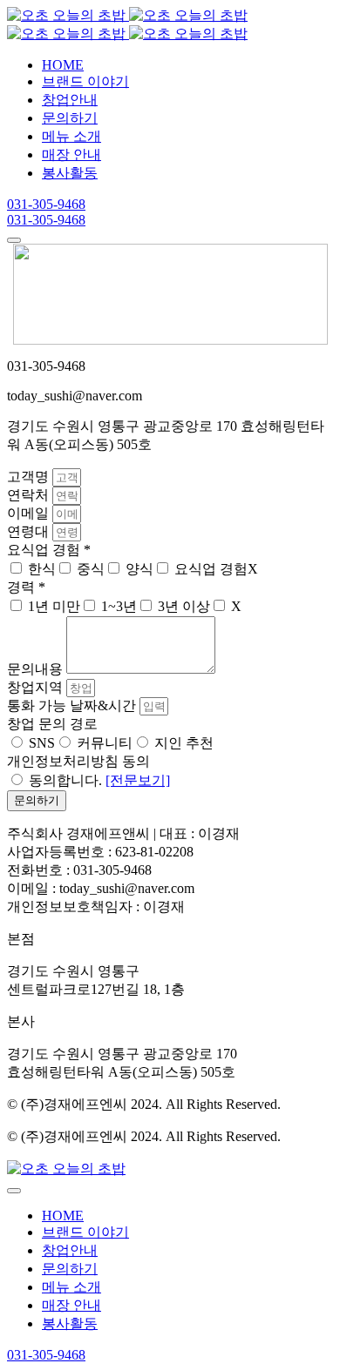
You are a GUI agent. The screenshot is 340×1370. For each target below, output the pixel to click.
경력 (26, 587)
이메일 (29, 513)
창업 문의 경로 (52, 723)
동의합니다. (99, 780)
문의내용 (36, 668)
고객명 (29, 476)
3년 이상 (184, 606)
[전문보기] (137, 780)
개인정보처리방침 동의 (78, 761)
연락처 (29, 494)
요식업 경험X (216, 568)
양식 (139, 568)
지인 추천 (184, 742)
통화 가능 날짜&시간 (73, 705)
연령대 (29, 531)
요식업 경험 (49, 549)
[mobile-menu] (14, 240)
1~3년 (119, 606)
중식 (91, 568)
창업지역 (36, 687)
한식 (42, 568)
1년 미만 (54, 606)
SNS (42, 742)
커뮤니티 (105, 742)
